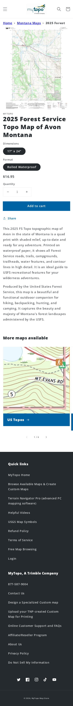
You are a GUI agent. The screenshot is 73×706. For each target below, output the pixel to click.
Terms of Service (20, 540)
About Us (15, 644)
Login (12, 558)
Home (7, 23)
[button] (5, 9)
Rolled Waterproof (21, 167)
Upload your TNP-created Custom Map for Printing (33, 614)
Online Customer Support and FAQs (34, 626)
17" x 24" (14, 151)
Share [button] (12, 218)
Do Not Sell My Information (28, 662)
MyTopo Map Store (40, 698)
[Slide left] (27, 437)
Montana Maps (29, 23)
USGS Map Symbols (22, 522)
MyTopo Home (19, 475)
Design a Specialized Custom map (33, 602)
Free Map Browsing (22, 549)
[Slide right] (46, 437)
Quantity (9, 184)
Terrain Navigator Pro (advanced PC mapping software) (34, 500)
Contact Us (16, 593)
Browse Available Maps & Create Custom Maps (32, 486)
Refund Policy (18, 531)
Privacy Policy (18, 653)
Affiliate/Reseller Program (27, 635)
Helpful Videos (19, 513)
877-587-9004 (18, 584)
